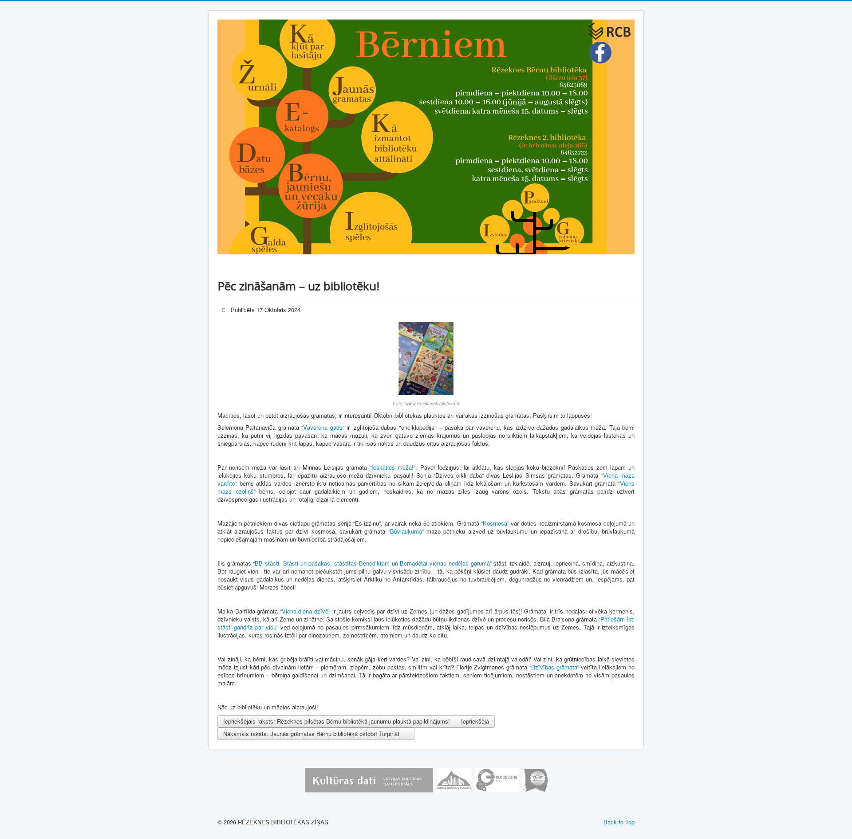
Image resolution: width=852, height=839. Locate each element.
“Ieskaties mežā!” (392, 467)
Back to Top (619, 822)
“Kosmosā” (495, 523)
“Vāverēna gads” (322, 427)
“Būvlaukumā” (406, 531)
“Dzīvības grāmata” (554, 667)
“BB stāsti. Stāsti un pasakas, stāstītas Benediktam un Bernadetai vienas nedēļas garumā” (372, 563)
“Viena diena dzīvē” (305, 611)
